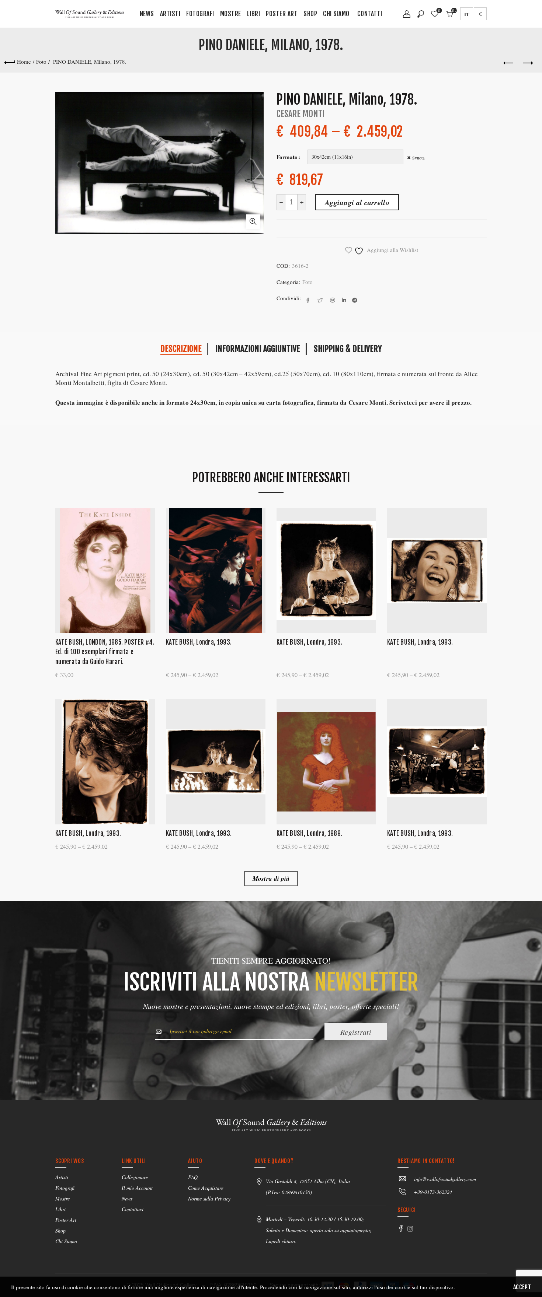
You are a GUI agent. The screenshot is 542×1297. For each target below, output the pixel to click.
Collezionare (135, 1177)
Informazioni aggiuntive (257, 349)
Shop (310, 14)
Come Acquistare (205, 1187)
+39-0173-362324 (433, 1191)
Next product (527, 63)
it (466, 14)
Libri (253, 14)
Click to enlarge (253, 221)
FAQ (193, 1177)
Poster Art (282, 14)
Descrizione (181, 349)
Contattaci (132, 1209)
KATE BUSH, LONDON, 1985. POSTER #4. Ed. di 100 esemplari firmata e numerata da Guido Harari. (104, 652)
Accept (522, 1287)
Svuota (418, 158)
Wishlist (439, 10)
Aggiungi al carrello (357, 202)
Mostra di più (271, 878)
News (147, 14)
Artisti (170, 14)
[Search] (421, 14)
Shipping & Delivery (348, 349)
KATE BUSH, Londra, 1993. (199, 642)
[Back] (10, 61)
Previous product (509, 63)
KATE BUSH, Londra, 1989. (309, 833)
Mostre (230, 14)
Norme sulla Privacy (209, 1198)
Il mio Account (137, 1187)
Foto (41, 61)
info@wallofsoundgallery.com (445, 1178)
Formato (287, 157)
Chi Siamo (336, 14)
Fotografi (200, 14)
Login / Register (406, 16)
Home (24, 61)
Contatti (369, 14)
